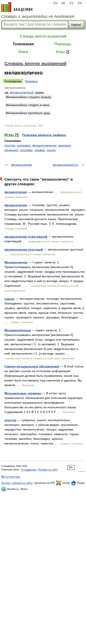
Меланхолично (16, 262)
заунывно (24, 145)
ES (72, 3)
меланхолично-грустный (23, 249)
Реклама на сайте (48, 469)
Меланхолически (17, 330)
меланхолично (15, 192)
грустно (9, 145)
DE (63, 3)
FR (80, 3)
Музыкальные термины (22, 393)
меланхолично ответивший (25, 236)
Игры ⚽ (63, 52)
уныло (51, 150)
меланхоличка (21, 164)
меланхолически (44, 145)
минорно (64, 145)
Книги (23, 52)
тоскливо (26, 150)
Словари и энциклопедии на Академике (37, 16)
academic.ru (17, 7)
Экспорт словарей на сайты (16, 483)
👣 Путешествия (10, 476)
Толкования (23, 44)
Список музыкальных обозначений (31, 366)
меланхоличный (21, 92)
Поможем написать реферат (44, 135)
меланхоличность (65, 164)
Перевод (31, 81)
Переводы (62, 44)
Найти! (76, 24)
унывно (39, 150)
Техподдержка (28, 469)
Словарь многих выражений (43, 36)
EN (55, 3)
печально (11, 150)
